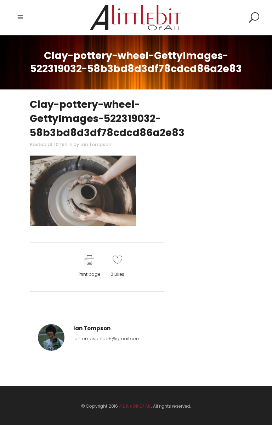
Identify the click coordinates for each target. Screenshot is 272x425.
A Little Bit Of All (134, 406)
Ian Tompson (95, 144)
